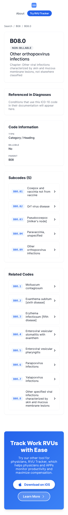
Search (8, 26)
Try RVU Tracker (39, 13)
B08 (18, 26)
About (20, 13)
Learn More (31, 496)
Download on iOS (37, 484)
